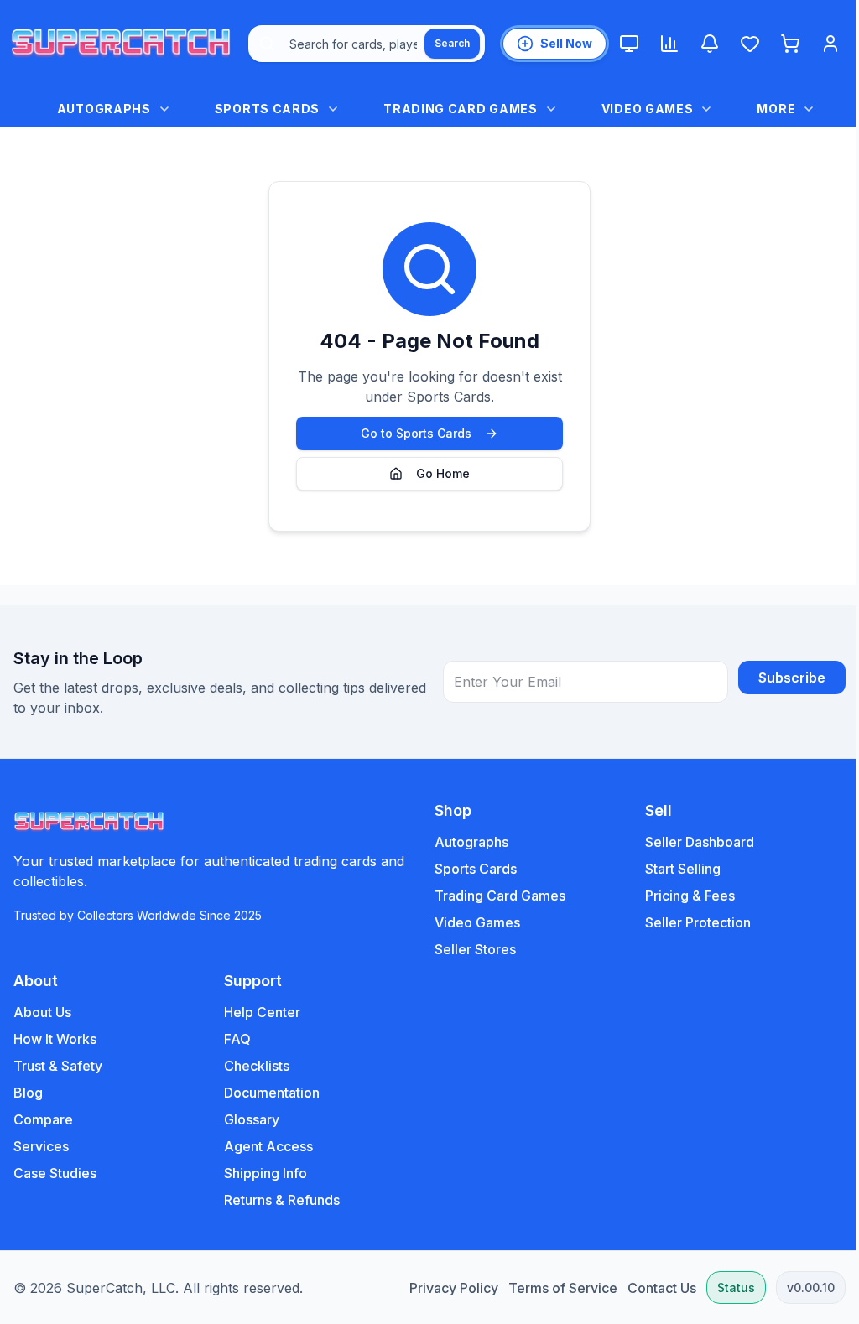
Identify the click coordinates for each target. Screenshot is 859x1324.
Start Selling (683, 868)
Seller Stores (475, 949)
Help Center (262, 1012)
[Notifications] (709, 43)
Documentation (272, 1092)
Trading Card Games (500, 895)
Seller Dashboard (699, 841)
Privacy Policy (453, 1288)
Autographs (471, 841)
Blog (28, 1092)
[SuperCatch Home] (121, 43)
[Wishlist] (749, 43)
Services (41, 1146)
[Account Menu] (830, 43)
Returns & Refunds (282, 1200)
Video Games (477, 922)
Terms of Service (562, 1288)
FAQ (237, 1039)
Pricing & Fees (690, 895)
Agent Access (268, 1146)
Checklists (256, 1065)
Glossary (251, 1119)
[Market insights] (669, 43)
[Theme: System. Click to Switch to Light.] (629, 43)
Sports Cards (476, 868)
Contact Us (661, 1288)
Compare (43, 1119)
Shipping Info (265, 1173)
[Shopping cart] (790, 43)
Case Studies (54, 1173)
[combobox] (366, 43)
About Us (42, 1012)
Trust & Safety (57, 1065)
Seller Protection (698, 922)
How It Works (54, 1039)
